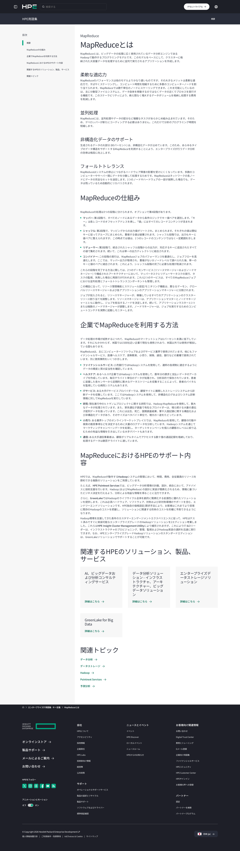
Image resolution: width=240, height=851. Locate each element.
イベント (130, 731)
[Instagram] (30, 786)
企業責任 (81, 748)
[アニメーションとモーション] (30, 805)
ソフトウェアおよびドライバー (90, 807)
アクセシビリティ (84, 736)
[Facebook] (42, 786)
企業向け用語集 (183, 754)
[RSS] (53, 786)
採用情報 (81, 742)
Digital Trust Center (185, 736)
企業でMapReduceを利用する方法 (42, 56)
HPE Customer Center (186, 772)
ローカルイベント (134, 742)
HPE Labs (81, 754)
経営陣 (80, 766)
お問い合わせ (182, 731)
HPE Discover (133, 736)
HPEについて (82, 731)
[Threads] (36, 786)
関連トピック (32, 75)
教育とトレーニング (184, 742)
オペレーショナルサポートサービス (92, 789)
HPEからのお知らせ (135, 754)
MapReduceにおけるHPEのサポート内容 (45, 62)
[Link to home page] (23, 707)
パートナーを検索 (184, 807)
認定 (178, 801)
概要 (213, 18)
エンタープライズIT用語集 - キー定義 (44, 707)
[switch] (29, 805)
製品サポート (83, 801)
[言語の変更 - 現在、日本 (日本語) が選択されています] (216, 6)
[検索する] (43, 6)
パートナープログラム (185, 813)
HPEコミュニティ (183, 766)
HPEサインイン (182, 778)
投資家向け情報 (84, 760)
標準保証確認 (83, 813)
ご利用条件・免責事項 (51, 836)
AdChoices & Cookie (73, 836)
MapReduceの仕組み (36, 49)
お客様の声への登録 (184, 784)
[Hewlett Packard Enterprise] (29, 7)
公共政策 (81, 772)
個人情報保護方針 (30, 836)
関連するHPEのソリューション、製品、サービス (48, 69)
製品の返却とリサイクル (87, 795)
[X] (24, 786)
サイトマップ (92, 836)
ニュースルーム (133, 748)
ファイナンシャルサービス (187, 760)
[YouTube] (48, 786)
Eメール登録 (181, 748)
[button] (15, 6)
